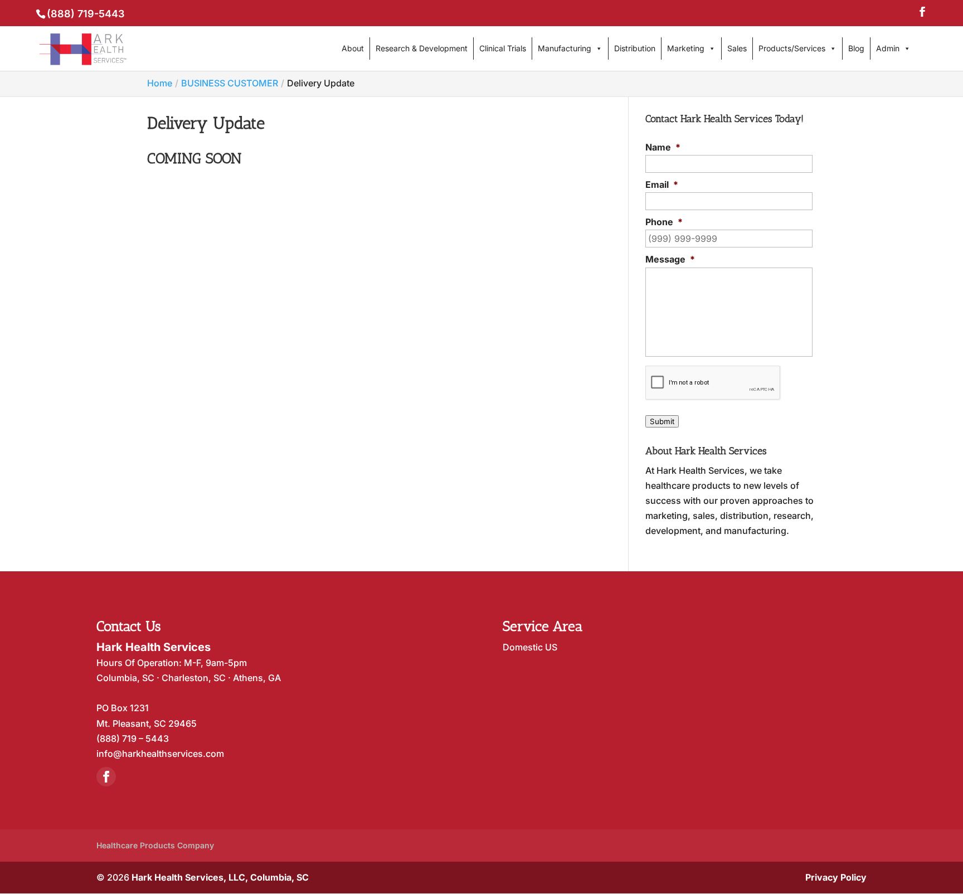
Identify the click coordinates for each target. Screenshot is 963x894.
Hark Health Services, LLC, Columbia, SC (220, 877)
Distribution (634, 48)
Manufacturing (564, 48)
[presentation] (713, 383)
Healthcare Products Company (155, 845)
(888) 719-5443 (85, 14)
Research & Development (422, 48)
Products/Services (791, 48)
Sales (737, 48)
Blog (856, 48)
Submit (662, 421)
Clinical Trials (502, 48)
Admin (887, 48)
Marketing (685, 48)
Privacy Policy (836, 877)
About (353, 48)
